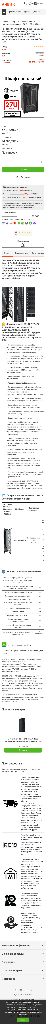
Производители (14, 12)
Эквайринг (6, 219)
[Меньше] (5, 161)
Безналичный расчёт (9, 216)
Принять (23, 1020)
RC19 (4, 49)
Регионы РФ (15, 197)
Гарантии (27, 12)
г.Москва (15, 190)
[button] (4, 12)
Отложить (25, 177)
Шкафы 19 (14, 22)
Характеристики (21, 253)
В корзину (23, 169)
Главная (5, 22)
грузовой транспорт (17, 194)
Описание (7, 253)
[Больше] (42, 161)
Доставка (37, 12)
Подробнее (23, 1014)
